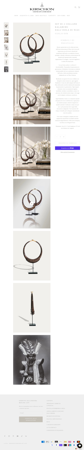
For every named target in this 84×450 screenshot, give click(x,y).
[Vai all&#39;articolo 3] (6, 40)
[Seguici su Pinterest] (13, 436)
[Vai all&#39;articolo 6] (6, 62)
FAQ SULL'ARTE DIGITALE (54, 419)
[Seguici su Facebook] (5, 436)
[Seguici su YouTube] (17, 436)
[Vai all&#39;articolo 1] (6, 26)
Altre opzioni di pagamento (68, 152)
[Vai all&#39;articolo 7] (6, 69)
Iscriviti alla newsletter (31, 419)
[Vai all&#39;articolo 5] (6, 55)
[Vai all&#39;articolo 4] (6, 47)
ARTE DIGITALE (41, 15)
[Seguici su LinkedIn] (26, 436)
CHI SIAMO (61, 15)
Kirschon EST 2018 (21, 443)
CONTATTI (52, 15)
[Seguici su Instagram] (9, 436)
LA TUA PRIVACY (52, 427)
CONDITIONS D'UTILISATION (55, 430)
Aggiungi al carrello (68, 143)
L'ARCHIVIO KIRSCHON (53, 424)
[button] (77, 448)
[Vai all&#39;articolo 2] (6, 33)
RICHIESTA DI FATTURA (53, 416)
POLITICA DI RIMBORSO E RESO (56, 408)
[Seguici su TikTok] (22, 436)
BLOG (48, 421)
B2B (68, 15)
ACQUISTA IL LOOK (27, 15)
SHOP (16, 15)
